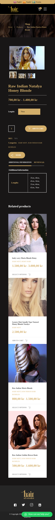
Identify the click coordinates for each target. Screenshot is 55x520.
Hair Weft (22, 143)
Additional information (20, 162)
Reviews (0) (39, 162)
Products (20, 27)
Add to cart (37, 129)
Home (10, 27)
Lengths (11, 112)
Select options (19, 274)
